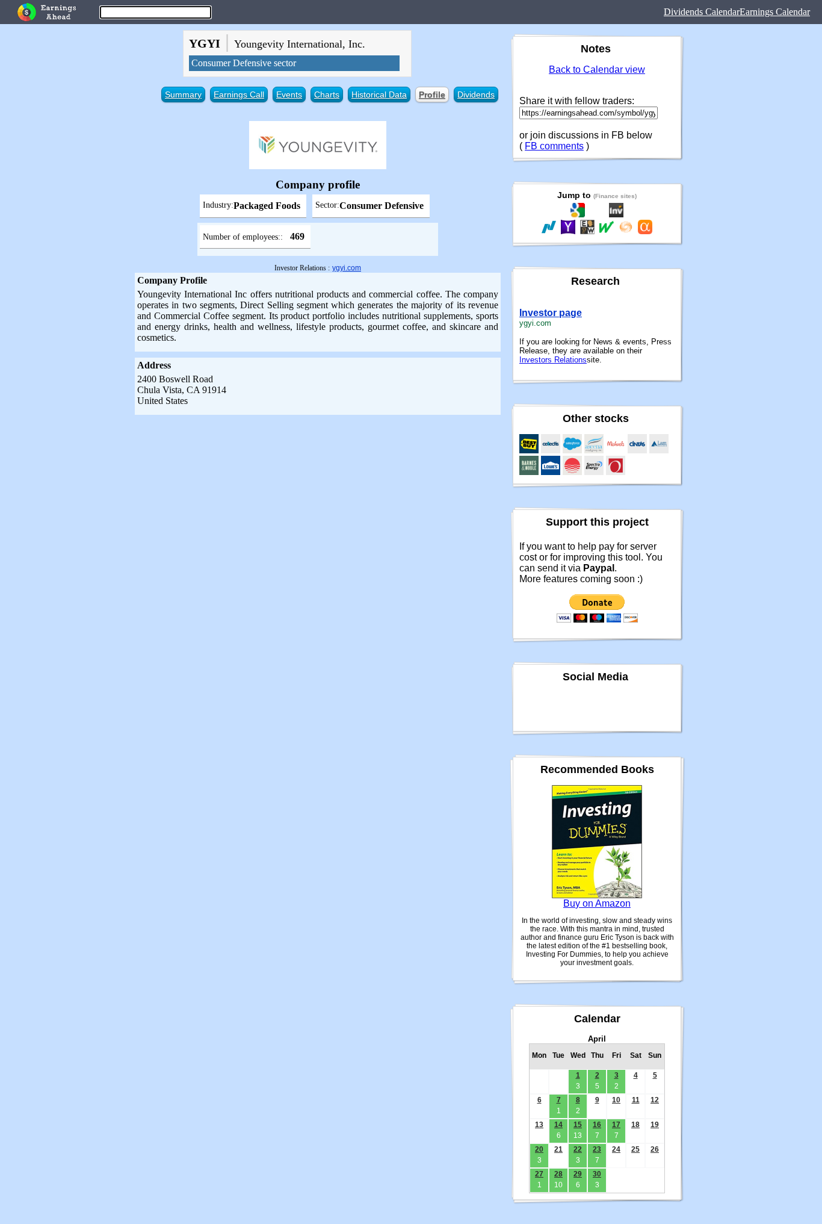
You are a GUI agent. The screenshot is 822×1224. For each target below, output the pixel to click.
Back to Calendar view (597, 69)
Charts (326, 94)
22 (577, 1149)
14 (558, 1124)
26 (654, 1149)
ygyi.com (346, 268)
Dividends (476, 94)
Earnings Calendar (775, 12)
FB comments (554, 146)
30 (597, 1174)
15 (577, 1124)
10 (616, 1100)
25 (635, 1149)
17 (616, 1124)
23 (597, 1149)
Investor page (550, 313)
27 (539, 1174)
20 (539, 1149)
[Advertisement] (318, 505)
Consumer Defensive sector (243, 63)
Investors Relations (553, 359)
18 (635, 1124)
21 (558, 1149)
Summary (183, 94)
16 (597, 1124)
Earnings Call (239, 94)
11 (636, 1100)
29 (577, 1174)
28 (558, 1174)
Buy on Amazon (597, 903)
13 (539, 1124)
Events (289, 94)
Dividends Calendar (702, 12)
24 (616, 1149)
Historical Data (379, 94)
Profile (432, 94)
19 (654, 1124)
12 (654, 1100)
